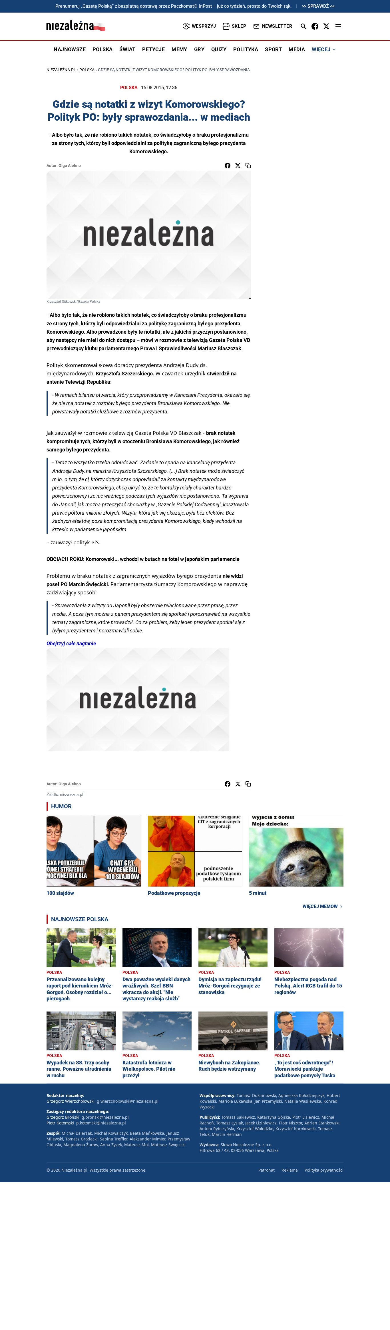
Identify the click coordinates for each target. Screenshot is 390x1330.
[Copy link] (248, 165)
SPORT (273, 49)
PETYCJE (153, 49)
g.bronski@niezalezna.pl (105, 1117)
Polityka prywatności (324, 1170)
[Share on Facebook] (227, 165)
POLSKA (102, 49)
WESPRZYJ (204, 26)
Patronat (266, 1170)
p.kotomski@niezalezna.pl (101, 1123)
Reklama (290, 1170)
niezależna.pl (61, 69)
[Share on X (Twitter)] (238, 165)
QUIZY (218, 49)
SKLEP (239, 26)
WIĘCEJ (321, 49)
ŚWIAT (127, 49)
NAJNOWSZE (70, 49)
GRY (199, 49)
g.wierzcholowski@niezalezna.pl (127, 1101)
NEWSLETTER (277, 26)
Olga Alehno (70, 165)
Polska (87, 69)
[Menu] (338, 26)
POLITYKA (245, 49)
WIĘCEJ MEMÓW (320, 906)
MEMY (179, 49)
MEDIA (297, 49)
